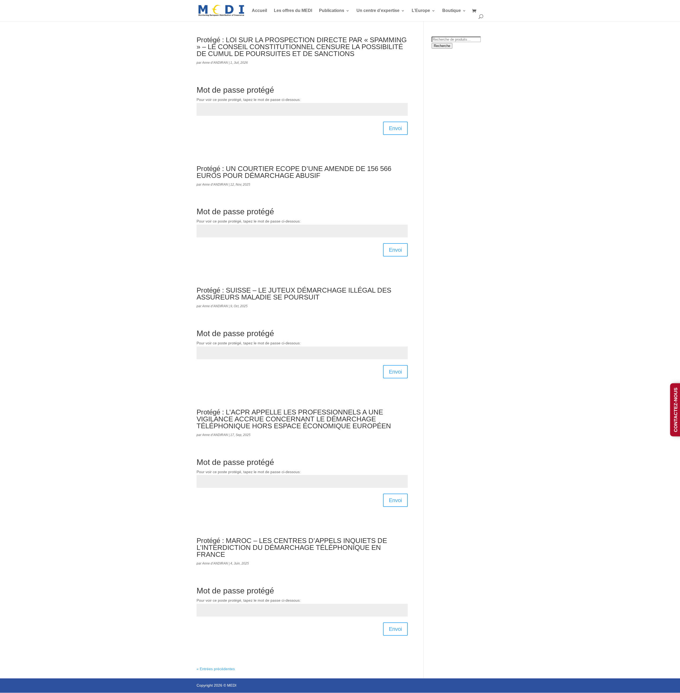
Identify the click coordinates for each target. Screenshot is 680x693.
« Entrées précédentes (216, 669)
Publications (331, 11)
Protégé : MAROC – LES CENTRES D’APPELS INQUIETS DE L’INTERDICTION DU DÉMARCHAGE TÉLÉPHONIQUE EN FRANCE (292, 547)
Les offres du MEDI (293, 11)
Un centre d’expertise (378, 11)
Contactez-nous (675, 410)
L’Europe (421, 11)
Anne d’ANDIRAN (215, 63)
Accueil (259, 11)
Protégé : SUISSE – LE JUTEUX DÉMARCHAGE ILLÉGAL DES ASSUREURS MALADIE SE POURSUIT (294, 293)
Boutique (451, 11)
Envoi (395, 128)
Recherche (442, 46)
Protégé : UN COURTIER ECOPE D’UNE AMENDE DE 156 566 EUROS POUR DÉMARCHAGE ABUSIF (294, 172)
